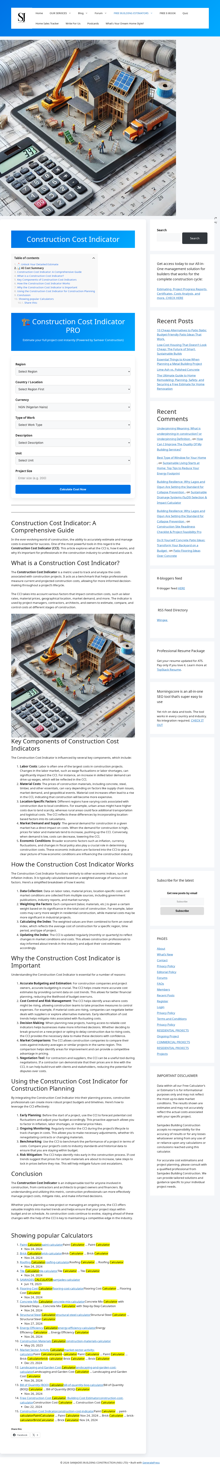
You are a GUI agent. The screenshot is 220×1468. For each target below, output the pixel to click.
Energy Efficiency (39, 1328)
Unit (18, 453)
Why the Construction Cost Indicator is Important (47, 287)
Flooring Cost (36, 1288)
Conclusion (23, 295)
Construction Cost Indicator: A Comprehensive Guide (49, 271)
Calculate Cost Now (73, 489)
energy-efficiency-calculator (77, 1328)
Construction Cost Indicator (38, 1411)
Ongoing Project (168, 1036)
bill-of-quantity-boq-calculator (83, 1385)
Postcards (93, 23)
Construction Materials (43, 1341)
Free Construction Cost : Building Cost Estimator (59, 1398)
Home (39, 13)
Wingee (162, 620)
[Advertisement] (182, 804)
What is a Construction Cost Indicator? (40, 275)
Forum (99, 13)
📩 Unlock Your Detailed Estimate (37, 264)
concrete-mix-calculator (69, 1301)
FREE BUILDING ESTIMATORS (131, 13)
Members (163, 989)
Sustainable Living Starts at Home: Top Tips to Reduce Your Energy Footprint (178, 468)
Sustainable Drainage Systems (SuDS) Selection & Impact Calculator (182, 497)
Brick (30, 1253)
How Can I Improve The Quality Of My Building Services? (180, 444)
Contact (162, 960)
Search (162, 230)
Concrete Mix (36, 1301)
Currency (22, 400)
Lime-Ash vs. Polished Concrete (178, 370)
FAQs (160, 984)
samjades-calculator (66, 1280)
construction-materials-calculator (88, 1341)
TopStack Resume (169, 670)
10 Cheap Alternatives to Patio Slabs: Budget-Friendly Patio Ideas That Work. (182, 334)
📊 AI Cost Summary (30, 268)
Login (160, 1007)
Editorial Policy (166, 972)
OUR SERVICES (58, 13)
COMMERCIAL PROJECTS (173, 1042)
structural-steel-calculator (73, 1315)
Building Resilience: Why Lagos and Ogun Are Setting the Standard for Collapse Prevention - (181, 487)
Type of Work (25, 418)
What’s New (165, 954)
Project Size (23, 471)
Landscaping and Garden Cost (48, 1367)
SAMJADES (36, 1280)
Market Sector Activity (42, 1350)
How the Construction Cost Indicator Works (43, 283)
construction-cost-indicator (75, 1411)
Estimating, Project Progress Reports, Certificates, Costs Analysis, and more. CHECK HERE (182, 293)
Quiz (185, 13)
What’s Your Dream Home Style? (125, 23)
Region (20, 364)
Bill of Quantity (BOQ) (41, 1385)
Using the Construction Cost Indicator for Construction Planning (56, 291)
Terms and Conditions (172, 1019)
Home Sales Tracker (47, 23)
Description (23, 435)
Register (162, 1001)
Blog (81, 13)
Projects (162, 1054)
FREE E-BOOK (168, 13)
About (161, 949)
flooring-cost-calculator (68, 1288)
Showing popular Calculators (36, 298)
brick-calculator (51, 1253)
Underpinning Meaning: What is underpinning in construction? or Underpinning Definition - (179, 433)
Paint (31, 1245)
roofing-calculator (57, 1262)
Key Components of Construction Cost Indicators (46, 279)
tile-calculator (48, 1271)
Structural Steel (38, 1315)
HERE (181, 588)
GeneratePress (151, 1462)
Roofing (32, 1262)
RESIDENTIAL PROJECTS (173, 1030)
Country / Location (29, 382)
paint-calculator (52, 1245)
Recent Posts (165, 995)
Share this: (30, 302)
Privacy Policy (166, 966)
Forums (162, 978)
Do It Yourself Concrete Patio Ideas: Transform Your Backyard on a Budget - (181, 545)
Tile (29, 1271)
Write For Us (73, 23)
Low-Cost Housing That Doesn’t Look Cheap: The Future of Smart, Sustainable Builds (182, 349)
